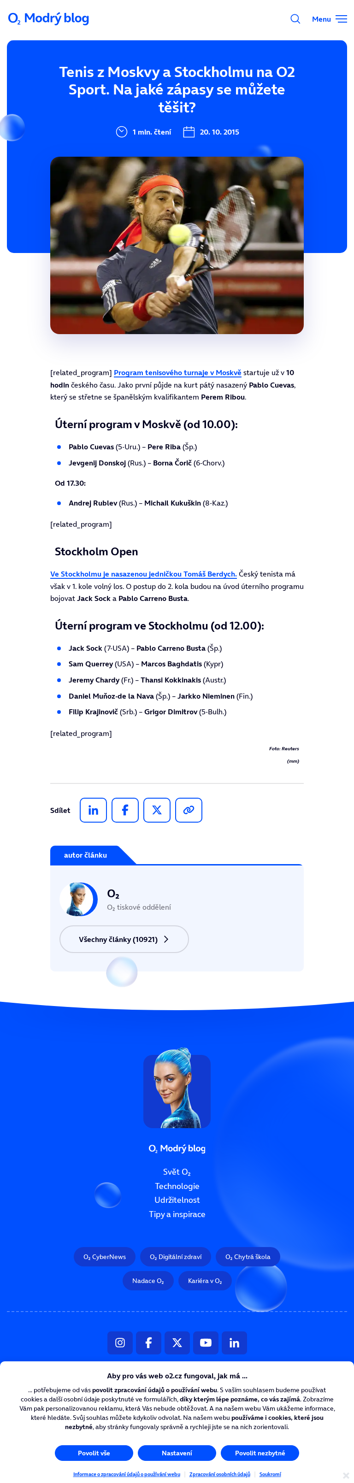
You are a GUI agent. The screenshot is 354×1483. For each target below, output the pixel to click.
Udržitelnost (177, 1200)
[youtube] (205, 1342)
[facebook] (125, 810)
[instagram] (120, 1342)
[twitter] (157, 810)
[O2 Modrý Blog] (49, 19)
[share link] (188, 810)
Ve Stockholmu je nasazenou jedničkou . (143, 574)
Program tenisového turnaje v (178, 372)
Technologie (177, 1186)
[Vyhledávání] (295, 19)
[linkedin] (93, 810)
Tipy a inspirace (177, 1214)
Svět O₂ (177, 1172)
